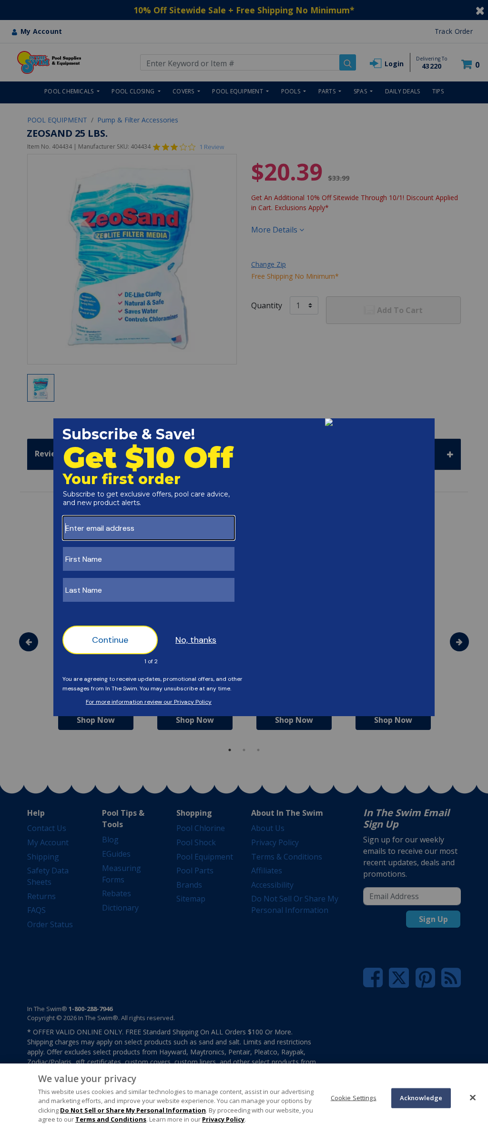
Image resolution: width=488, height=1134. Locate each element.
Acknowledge (421, 1098)
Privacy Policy (223, 1119)
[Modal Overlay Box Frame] (244, 567)
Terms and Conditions (110, 1119)
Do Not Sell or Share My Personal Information (133, 1110)
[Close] (472, 1097)
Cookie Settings (353, 1098)
